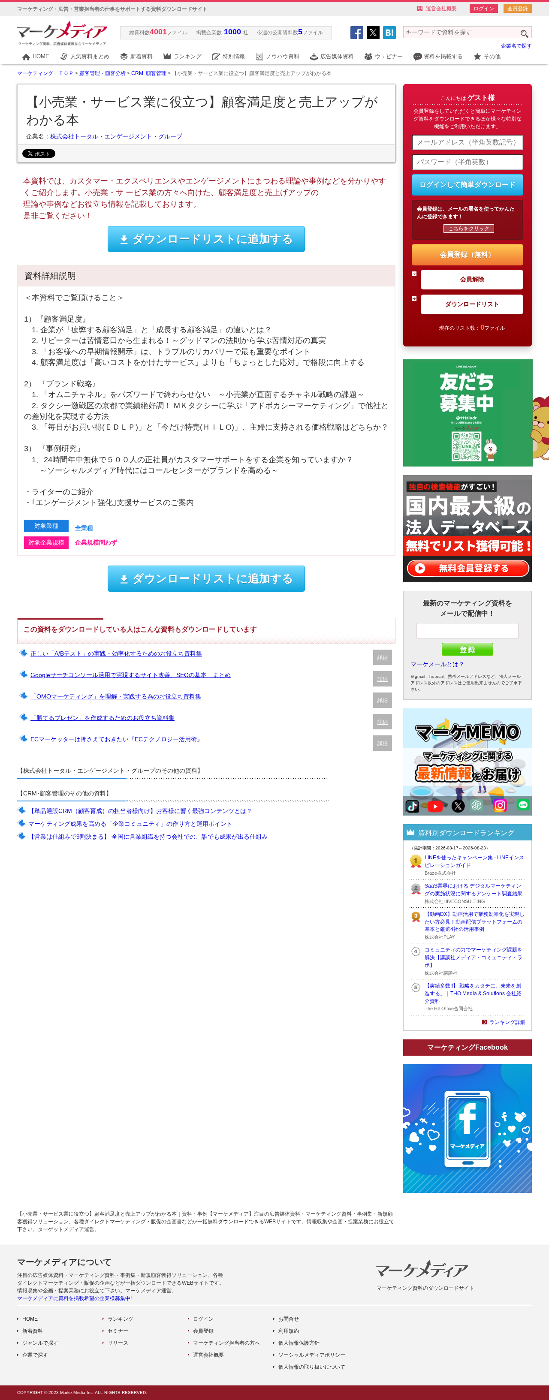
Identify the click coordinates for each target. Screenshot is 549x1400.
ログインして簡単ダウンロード (467, 184)
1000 (232, 31)
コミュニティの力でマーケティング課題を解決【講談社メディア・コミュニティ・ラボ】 (473, 957)
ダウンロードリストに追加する (213, 238)
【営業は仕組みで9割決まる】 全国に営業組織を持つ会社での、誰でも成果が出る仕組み (148, 836)
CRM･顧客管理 (148, 73)
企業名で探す (516, 46)
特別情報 (234, 56)
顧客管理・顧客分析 (102, 73)
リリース (118, 1343)
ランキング (188, 56)
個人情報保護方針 (299, 1343)
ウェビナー (389, 56)
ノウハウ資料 (282, 56)
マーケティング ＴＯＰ (45, 73)
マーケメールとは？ (437, 664)
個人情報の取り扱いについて (311, 1367)
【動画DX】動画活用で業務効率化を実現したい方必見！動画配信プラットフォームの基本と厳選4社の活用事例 (475, 922)
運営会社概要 (441, 9)
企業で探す (35, 1355)
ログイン (484, 9)
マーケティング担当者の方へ (226, 1343)
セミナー (118, 1331)
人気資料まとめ (89, 56)
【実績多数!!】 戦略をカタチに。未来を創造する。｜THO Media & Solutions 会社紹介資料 (473, 993)
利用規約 (288, 1331)
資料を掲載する (443, 56)
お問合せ (288, 1319)
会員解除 (472, 279)
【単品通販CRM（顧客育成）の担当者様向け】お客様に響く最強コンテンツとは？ (140, 810)
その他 (492, 56)
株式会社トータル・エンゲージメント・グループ (116, 136)
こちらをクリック (468, 229)
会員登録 (517, 9)
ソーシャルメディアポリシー (311, 1355)
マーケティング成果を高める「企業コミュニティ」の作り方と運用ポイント (130, 823)
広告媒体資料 (337, 56)
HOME (41, 56)
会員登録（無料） (467, 254)
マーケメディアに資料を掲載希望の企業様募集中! (74, 1298)
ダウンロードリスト (472, 304)
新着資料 (141, 56)
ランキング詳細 (507, 1022)
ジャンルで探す (40, 1343)
